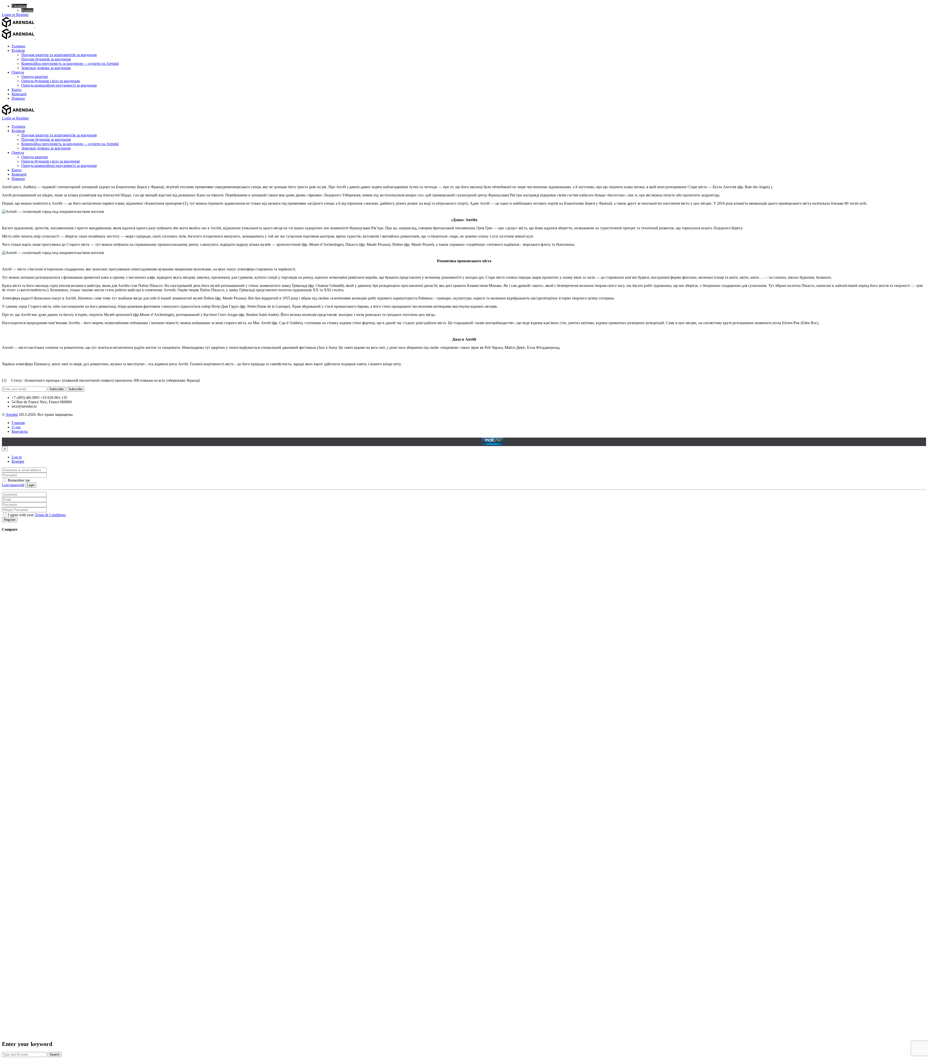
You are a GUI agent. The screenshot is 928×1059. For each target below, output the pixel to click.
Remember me (18, 480)
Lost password (13, 485)
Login (31, 485)
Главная (18, 423)
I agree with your (36, 515)
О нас (16, 427)
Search (54, 1054)
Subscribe (57, 389)
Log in (17, 457)
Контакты (20, 431)
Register (18, 461)
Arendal (12, 414)
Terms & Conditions (50, 515)
